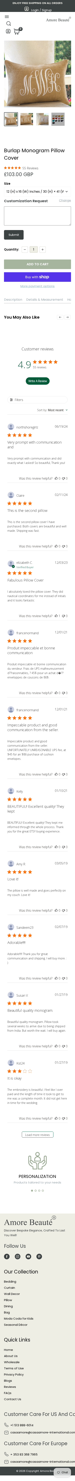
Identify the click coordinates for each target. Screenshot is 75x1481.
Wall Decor (12, 1294)
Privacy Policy (14, 1374)
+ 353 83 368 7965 (24, 1454)
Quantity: (11, 249)
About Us (11, 1356)
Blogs (8, 1381)
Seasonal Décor (15, 1325)
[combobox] (52, 410)
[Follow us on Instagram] (17, 1256)
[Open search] (8, 24)
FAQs (7, 1393)
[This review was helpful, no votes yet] (56, 478)
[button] (32, 1191)
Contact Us (12, 1399)
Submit (14, 235)
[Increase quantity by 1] (42, 249)
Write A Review (37, 381)
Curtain (9, 1288)
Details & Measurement (44, 299)
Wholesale (12, 1362)
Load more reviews (37, 1135)
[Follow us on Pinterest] (39, 1256)
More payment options (37, 286)
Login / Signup (41, 10)
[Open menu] (6, 17)
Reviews (10, 1387)
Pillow (8, 1300)
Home (8, 1350)
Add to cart (38, 264)
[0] (16, 32)
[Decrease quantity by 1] (25, 249)
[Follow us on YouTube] (28, 1256)
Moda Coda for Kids (18, 1318)
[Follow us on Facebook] (7, 1256)
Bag (7, 1312)
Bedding (10, 1281)
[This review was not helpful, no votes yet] (63, 478)
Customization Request (26, 200)
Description (13, 299)
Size (7, 183)
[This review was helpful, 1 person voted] (56, 616)
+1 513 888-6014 (21, 1425)
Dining (8, 1306)
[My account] (8, 32)
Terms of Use (14, 1368)
